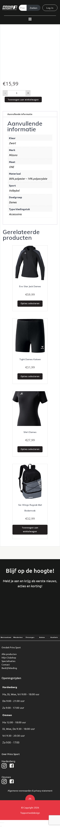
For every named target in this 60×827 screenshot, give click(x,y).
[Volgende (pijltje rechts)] (1, 826)
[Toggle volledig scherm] (1, 822)
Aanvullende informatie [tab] (19, 114)
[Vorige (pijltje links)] (0, 826)
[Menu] (30, 19)
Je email (46, 604)
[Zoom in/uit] (0, 822)
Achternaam (30, 604)
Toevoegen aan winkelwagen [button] (30, 529)
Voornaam (13, 604)
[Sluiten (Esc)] (3, 822)
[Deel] (2, 822)
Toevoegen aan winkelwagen (23, 99)
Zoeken (33, 7)
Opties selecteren (30, 303)
